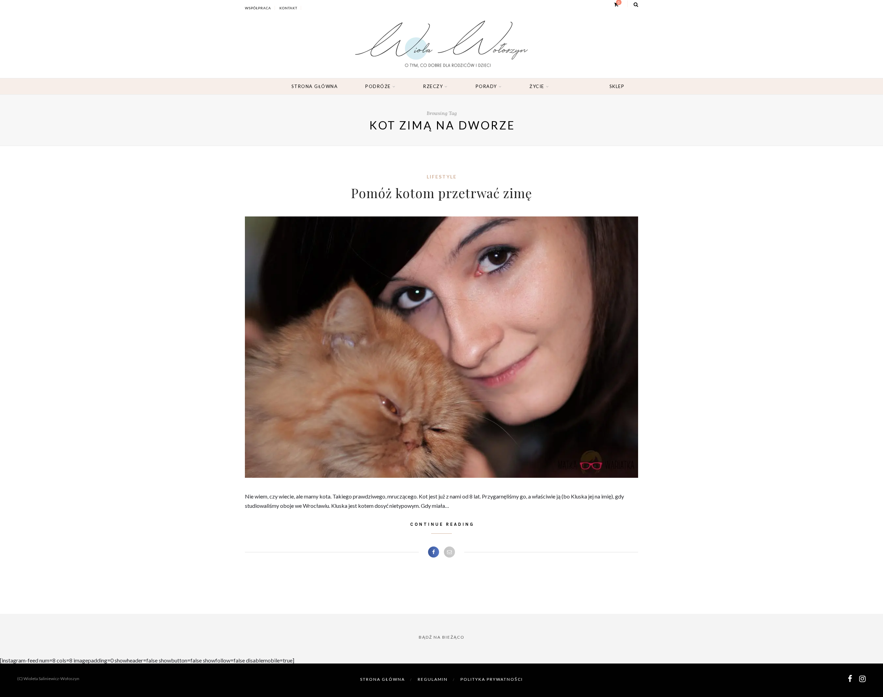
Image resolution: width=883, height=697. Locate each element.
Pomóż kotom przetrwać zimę (441, 192)
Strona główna (314, 86)
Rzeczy (433, 86)
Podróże (378, 86)
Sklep (617, 86)
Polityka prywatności (491, 679)
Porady (486, 86)
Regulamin (433, 679)
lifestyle (442, 177)
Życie (536, 86)
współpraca (258, 8)
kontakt (288, 8)
